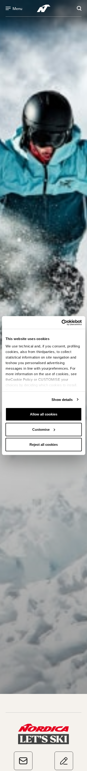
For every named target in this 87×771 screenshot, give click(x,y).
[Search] (79, 8)
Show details (62, 399)
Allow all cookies (43, 414)
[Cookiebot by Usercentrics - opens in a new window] (62, 322)
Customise (41, 429)
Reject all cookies (43, 444)
